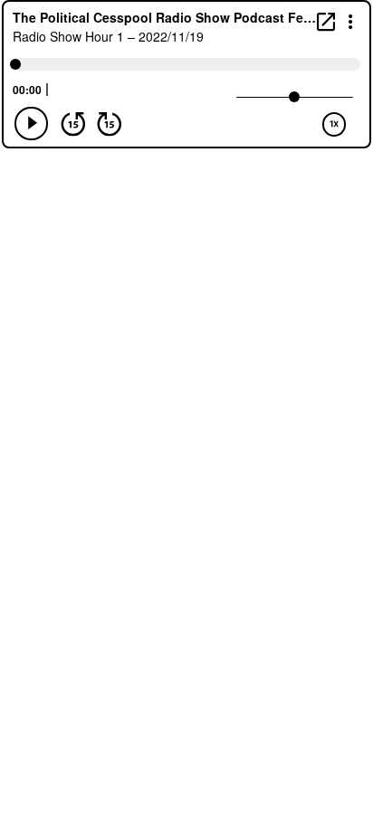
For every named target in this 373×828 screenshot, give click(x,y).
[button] (351, 20)
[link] (326, 21)
